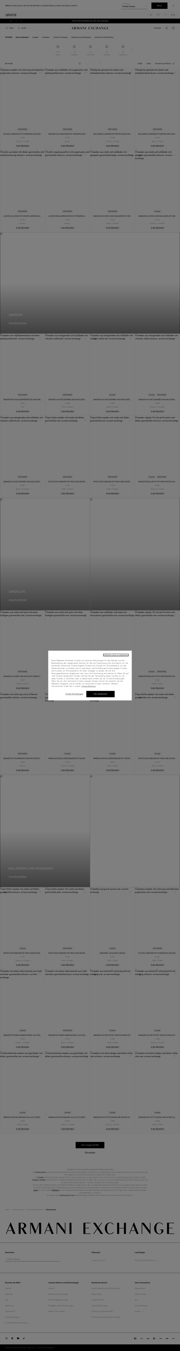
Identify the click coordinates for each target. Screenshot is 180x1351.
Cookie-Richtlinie (88, 686)
